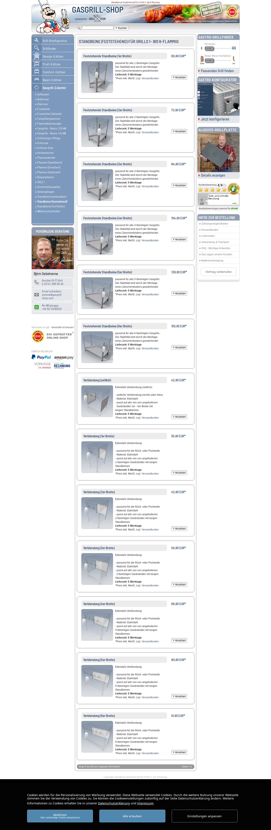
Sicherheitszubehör (49, 187)
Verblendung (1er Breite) (98, 436)
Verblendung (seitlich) (97, 380)
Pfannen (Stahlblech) (49, 162)
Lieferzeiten (208, 236)
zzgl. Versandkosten (147, 78)
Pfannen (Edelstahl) (48, 172)
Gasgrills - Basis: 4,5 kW (51, 133)
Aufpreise (43, 99)
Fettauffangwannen (48, 118)
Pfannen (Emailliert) (48, 167)
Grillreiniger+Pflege (48, 138)
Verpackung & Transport (215, 242)
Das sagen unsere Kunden (216, 254)
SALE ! (41, 182)
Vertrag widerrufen (218, 271)
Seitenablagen (45, 191)
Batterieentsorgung (212, 260)
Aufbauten (43, 94)
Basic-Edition (52, 80)
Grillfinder (50, 48)
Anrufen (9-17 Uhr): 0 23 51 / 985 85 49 (52, 282)
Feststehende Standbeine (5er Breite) (107, 272)
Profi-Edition (52, 64)
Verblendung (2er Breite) (99, 492)
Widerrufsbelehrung (191, 21)
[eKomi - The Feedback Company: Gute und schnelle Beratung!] (218, 210)
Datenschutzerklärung (114, 803)
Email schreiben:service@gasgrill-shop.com (52, 295)
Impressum (208, 21)
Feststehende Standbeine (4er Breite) (107, 218)
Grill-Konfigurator (55, 41)
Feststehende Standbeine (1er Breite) (107, 56)
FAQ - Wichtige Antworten (215, 248)
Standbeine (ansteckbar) (51, 196)
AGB (177, 21)
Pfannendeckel (46, 157)
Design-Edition (53, 56)
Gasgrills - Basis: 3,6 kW (51, 128)
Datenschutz (231, 21)
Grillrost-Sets (45, 148)
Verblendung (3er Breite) (99, 548)
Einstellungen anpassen (204, 816)
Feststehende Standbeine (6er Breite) (107, 326)
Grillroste (42, 143)
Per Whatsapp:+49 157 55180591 (52, 307)
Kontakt (219, 21)
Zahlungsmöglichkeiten (214, 223)
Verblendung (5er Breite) (99, 660)
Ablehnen (60, 816)
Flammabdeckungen (49, 123)
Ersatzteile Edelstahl (49, 113)
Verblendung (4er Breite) (99, 604)
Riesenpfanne (45, 177)
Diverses (42, 104)
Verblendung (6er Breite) (99, 715)
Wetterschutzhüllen (48, 211)
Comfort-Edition (54, 72)
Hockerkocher (45, 152)
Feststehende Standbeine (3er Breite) (107, 164)
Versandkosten (209, 229)
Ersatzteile (43, 109)
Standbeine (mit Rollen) (51, 206)
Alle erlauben (132, 816)
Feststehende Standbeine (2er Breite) (107, 110)
